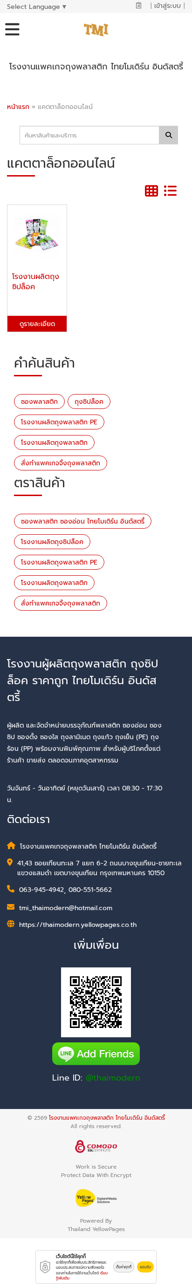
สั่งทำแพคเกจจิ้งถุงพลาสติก (60, 463)
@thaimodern (113, 1077)
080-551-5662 (90, 890)
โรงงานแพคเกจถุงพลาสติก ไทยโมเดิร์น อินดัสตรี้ (107, 1118)
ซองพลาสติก (39, 402)
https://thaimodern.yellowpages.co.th (78, 925)
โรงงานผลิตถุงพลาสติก (54, 443)
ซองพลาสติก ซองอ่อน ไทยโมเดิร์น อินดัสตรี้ (82, 521)
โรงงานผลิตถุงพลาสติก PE (59, 422)
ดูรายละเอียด (37, 324)
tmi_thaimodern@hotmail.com (65, 908)
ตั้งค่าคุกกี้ (123, 1267)
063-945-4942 (41, 890)
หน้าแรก (18, 107)
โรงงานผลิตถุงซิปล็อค (52, 542)
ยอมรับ (145, 1267)
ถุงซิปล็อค (89, 402)
